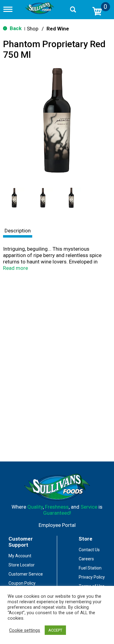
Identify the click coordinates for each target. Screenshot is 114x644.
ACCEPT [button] (55, 630)
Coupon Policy (22, 583)
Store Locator (22, 564)
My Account (20, 555)
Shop (32, 29)
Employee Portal (57, 525)
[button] (14, 197)
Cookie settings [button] (24, 630)
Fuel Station (90, 568)
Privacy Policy (92, 577)
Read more (15, 268)
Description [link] (18, 231)
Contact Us (89, 549)
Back (15, 28)
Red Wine (58, 29)
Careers (86, 558)
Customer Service (26, 574)
